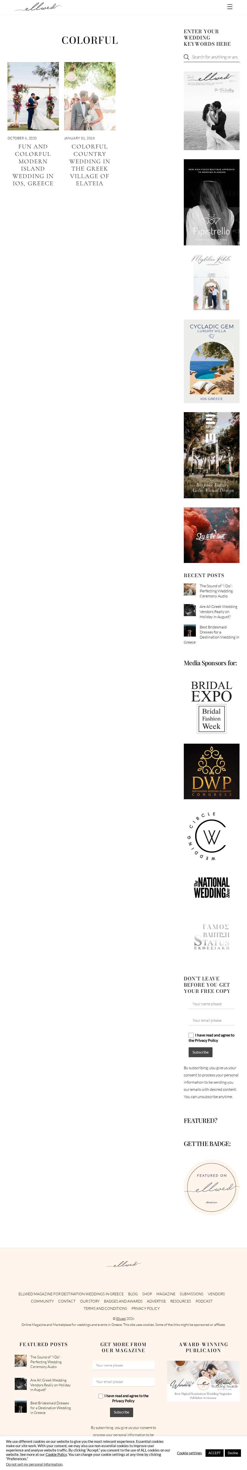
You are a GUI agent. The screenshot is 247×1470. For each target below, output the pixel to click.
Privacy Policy (145, 1308)
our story (90, 1301)
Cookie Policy (56, 1454)
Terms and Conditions (105, 1308)
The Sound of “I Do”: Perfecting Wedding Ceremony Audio (216, 590)
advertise (156, 1301)
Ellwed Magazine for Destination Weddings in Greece (71, 1294)
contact (66, 1301)
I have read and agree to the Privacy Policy (211, 1037)
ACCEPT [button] (214, 1453)
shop (147, 1294)
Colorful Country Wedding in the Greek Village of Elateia (89, 165)
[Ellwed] (38, 8)
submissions (191, 1294)
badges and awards (123, 1301)
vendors (216, 1294)
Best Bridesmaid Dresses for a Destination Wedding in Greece (211, 635)
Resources (180, 1301)
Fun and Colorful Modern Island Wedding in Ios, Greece (33, 165)
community (42, 1301)
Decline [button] (233, 1453)
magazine (165, 1294)
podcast (204, 1301)
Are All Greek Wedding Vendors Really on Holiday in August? (218, 611)
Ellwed (121, 1319)
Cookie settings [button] (189, 1453)
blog (133, 1294)
